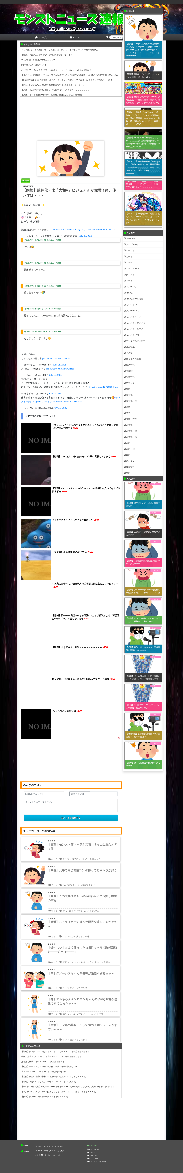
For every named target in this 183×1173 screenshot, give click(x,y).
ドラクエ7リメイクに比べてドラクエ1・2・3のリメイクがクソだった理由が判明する (59, 50)
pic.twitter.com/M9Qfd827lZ (101, 229)
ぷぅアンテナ (93, 1159)
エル (65, 1014)
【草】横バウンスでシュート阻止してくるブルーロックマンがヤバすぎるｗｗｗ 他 (58, 1091)
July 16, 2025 (85, 236)
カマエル (78, 962)
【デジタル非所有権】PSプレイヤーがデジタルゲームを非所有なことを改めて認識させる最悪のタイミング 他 (71, 1086)
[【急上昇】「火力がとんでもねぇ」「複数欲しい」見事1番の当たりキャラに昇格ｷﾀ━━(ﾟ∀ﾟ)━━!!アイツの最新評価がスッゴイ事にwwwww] (143, 227)
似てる (75, 859)
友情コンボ (89, 885)
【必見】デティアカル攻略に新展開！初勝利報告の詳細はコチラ (50, 1066)
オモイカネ (68, 911)
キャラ (54, 859)
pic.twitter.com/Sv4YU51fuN (56, 358)
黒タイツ (85, 1039)
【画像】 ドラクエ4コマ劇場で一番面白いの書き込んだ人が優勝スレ (52, 95)
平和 (101, 1014)
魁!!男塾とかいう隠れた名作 (33, 65)
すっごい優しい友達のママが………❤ (38, 60)
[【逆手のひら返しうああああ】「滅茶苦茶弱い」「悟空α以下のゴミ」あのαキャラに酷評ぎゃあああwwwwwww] (143, 178)
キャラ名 (78, 911)
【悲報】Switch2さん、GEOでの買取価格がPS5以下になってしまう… (53, 85)
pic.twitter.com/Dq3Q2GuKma (103, 387)
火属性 (95, 911)
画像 (87, 936)
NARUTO (67, 885)
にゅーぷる (93, 1155)
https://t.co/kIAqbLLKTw (65, 229)
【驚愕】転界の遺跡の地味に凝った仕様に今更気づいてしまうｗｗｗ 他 (53, 1076)
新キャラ (96, 859)
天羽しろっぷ (85, 859)
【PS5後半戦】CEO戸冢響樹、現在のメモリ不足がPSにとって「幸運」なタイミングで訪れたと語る (66, 80)
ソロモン (72, 1014)
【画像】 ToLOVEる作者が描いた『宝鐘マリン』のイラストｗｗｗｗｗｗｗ (55, 90)
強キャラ (80, 936)
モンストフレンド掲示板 (97, 1162)
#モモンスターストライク (39, 401)
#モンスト (82, 229)
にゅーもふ (93, 1152)
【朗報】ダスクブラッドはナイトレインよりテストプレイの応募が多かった (55, 1051)
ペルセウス (88, 962)
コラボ (75, 885)
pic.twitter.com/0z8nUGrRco (60, 368)
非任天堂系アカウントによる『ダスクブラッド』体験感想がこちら (51, 1056)
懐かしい (98, 962)
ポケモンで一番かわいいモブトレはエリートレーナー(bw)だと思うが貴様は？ (56, 70)
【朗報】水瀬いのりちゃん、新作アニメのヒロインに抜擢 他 (48, 1081)
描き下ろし (75, 1039)
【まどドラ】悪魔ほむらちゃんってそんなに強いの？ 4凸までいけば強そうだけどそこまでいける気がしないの (71, 75)
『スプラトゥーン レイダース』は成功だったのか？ (44, 1071)
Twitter (26, 1151)
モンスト (67, 859)
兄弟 (81, 885)
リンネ (66, 1039)
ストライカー (69, 936)
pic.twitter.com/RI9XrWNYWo (67, 401)
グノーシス (75, 988)
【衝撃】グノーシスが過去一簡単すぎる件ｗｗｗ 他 (44, 1096)
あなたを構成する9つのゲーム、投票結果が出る (42, 1061)
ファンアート (83, 1014)
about (25, 1145)
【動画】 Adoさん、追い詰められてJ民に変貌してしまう (46, 55)
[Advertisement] (70, 118)
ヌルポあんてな (94, 1149)
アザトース (68, 962)
